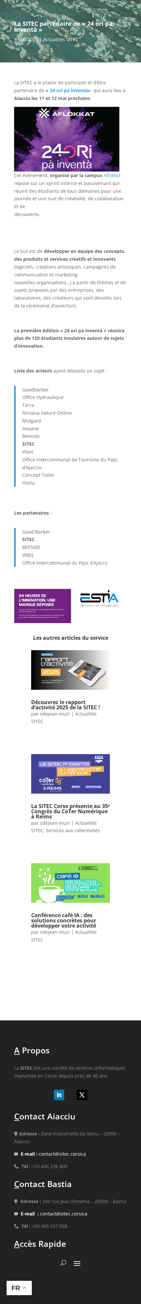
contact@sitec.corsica (53, 1154)
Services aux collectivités (73, 830)
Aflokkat (112, 175)
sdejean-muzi (55, 714)
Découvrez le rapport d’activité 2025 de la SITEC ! (65, 705)
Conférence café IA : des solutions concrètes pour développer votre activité (63, 920)
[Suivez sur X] (82, 1095)
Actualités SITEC (60, 39)
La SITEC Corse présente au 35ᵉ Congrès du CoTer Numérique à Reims (70, 811)
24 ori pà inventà (69, 90)
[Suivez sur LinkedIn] (59, 1095)
